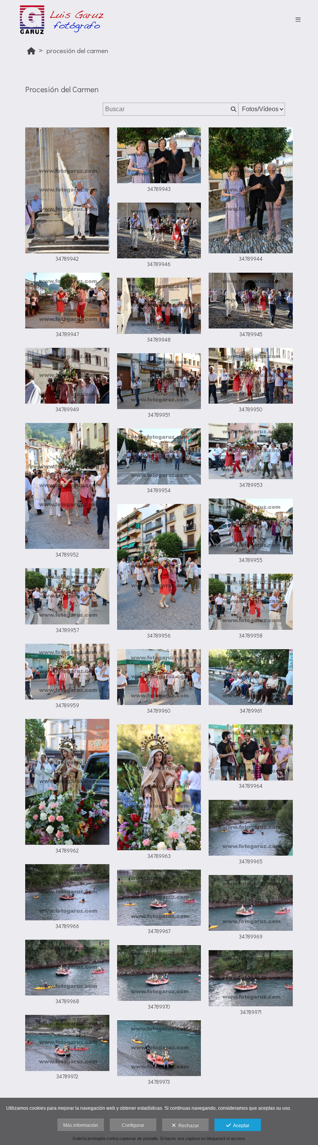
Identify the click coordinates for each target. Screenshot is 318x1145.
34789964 (251, 785)
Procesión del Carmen (77, 50)
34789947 (67, 334)
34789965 (251, 861)
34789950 (251, 409)
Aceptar (240, 1125)
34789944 (251, 258)
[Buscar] (232, 109)
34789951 (159, 414)
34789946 (159, 264)
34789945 (251, 334)
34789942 (67, 258)
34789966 (67, 926)
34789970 (159, 1006)
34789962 (67, 850)
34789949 (67, 409)
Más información (80, 1125)
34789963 (159, 856)
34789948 (159, 339)
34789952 (67, 554)
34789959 (67, 705)
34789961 (251, 710)
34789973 (159, 1081)
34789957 (67, 630)
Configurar (133, 1125)
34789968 (67, 1001)
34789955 (251, 560)
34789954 (159, 490)
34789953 (251, 484)
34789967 (159, 931)
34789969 (251, 936)
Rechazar (187, 1125)
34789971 (250, 1012)
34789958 (251, 635)
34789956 (159, 635)
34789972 (67, 1076)
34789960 (159, 710)
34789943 (159, 189)
